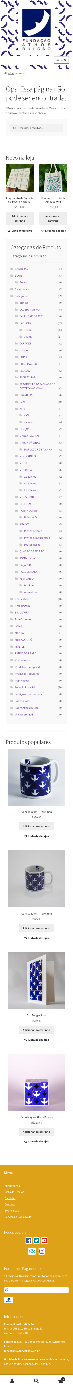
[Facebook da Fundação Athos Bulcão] (28, 1240)
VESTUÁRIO (26, 578)
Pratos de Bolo (33, 531)
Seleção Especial (25, 687)
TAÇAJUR (25, 565)
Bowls (18, 275)
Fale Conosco (23, 619)
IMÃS (22, 402)
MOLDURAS (26, 470)
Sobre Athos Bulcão (27, 708)
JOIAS (18, 626)
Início (11, 73)
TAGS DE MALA (28, 571)
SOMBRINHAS (27, 558)
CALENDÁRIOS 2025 (31, 316)
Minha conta (12, 1185)
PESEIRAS (25, 504)
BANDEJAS (21, 268)
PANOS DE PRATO (25, 653)
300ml (28, 336)
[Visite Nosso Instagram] (41, 1251)
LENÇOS (24, 429)
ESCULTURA (22, 612)
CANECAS (25, 323)
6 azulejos (30, 490)
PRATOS (24, 524)
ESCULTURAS (27, 377)
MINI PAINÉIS (27, 456)
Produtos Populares (27, 673)
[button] (19, 230)
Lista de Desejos (14, 1192)
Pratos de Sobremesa (37, 537)
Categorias (21, 296)
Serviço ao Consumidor (18, 1217)
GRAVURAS (26, 395)
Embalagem (22, 606)
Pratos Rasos (32, 544)
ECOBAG (24, 370)
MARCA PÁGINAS (29, 435)
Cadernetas (22, 289)
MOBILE (24, 463)
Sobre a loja (22, 701)
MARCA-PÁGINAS (29, 442)
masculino (30, 592)
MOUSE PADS (27, 497)
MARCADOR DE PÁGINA (38, 449)
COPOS (23, 357)
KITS (22, 408)
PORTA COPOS (28, 510)
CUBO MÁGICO (28, 364)
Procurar (36, 1381)
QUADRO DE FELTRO (31, 551)
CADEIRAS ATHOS (30, 309)
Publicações (31, 517)
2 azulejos (30, 476)
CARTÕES (25, 343)
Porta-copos (22, 660)
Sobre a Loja (12, 1210)
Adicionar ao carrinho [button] (20, 218)
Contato (10, 1204)
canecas (29, 422)
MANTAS (20, 633)
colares (23, 350)
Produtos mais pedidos (29, 667)
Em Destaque (23, 599)
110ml (28, 330)
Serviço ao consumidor (28, 694)
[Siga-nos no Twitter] (36, 1240)
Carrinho (10, 1198)
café (26, 415)
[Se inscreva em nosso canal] (44, 1240)
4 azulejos (30, 483)
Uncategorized (24, 714)
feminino (29, 585)
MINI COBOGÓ (23, 639)
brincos (24, 302)
